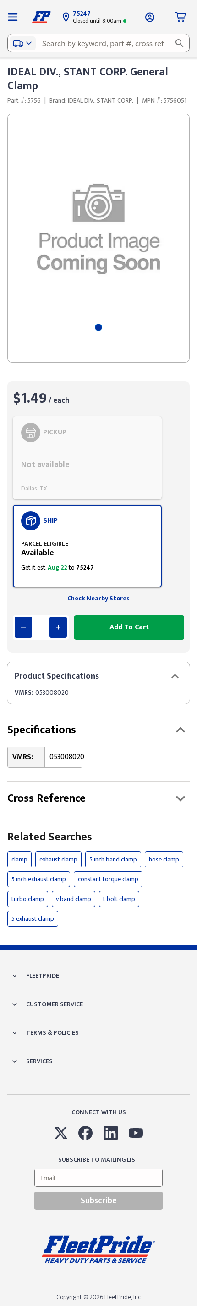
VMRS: (24, 692)
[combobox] (98, 43)
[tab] (98, 327)
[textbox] (98, 43)
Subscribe (99, 1201)
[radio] (87, 457)
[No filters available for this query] (12, 17)
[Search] (179, 43)
